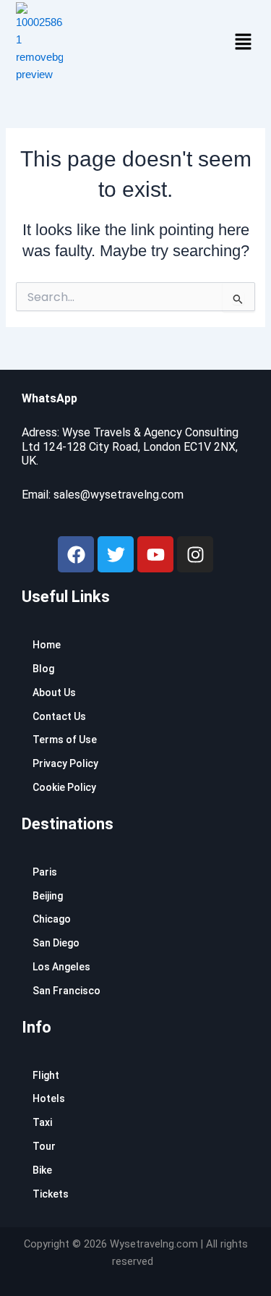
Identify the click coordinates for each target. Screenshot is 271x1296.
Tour (44, 1146)
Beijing (48, 896)
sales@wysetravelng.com (118, 494)
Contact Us (59, 716)
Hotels (49, 1098)
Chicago (52, 919)
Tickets (51, 1194)
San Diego (56, 943)
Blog (43, 668)
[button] (242, 43)
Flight (46, 1075)
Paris (45, 872)
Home (47, 645)
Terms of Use (65, 739)
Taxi (42, 1122)
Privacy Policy (65, 763)
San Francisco (66, 990)
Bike (42, 1170)
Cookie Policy (64, 787)
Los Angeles (61, 967)
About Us (54, 692)
